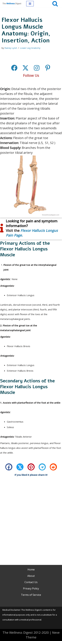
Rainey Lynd (11, 48)
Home (31, 569)
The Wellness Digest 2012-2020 (26, 632)
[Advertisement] (31, 516)
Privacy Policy (31, 588)
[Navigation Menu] (30, 3)
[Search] (55, 3)
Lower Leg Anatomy (30, 48)
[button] (14, 68)
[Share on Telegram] (42, 466)
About (31, 576)
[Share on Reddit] (53, 466)
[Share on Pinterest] (31, 466)
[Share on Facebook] (8, 466)
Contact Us (31, 582)
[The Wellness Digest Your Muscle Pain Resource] (11, 3)
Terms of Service (31, 595)
